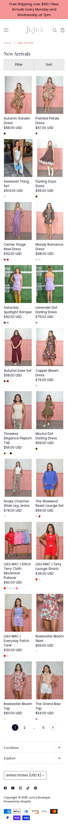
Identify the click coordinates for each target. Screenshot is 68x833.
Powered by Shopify (17, 801)
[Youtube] (13, 788)
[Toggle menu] (6, 30)
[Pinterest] (35, 788)
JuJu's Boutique (39, 797)
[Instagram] (20, 788)
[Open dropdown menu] (59, 747)
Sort (49, 64)
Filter (19, 64)
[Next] (53, 728)
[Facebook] (5, 788)
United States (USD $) (23, 775)
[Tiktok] (28, 788)
